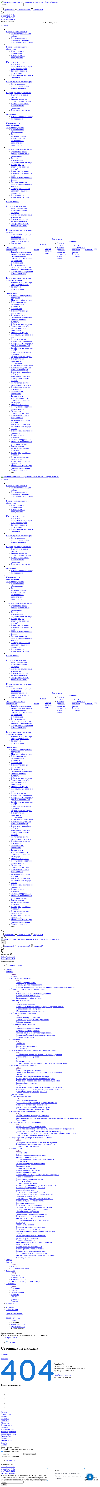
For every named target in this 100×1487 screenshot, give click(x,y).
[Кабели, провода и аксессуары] (19, 80)
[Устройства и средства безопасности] (19, 245)
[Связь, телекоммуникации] (19, 204)
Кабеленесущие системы (26, 983)
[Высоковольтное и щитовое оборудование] (19, 45)
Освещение (20, 1044)
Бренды (4, 1443)
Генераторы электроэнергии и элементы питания (36, 1142)
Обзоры (4, 1445)
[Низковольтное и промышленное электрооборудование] (19, 121)
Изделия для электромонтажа (28, 1028)
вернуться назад (64, 1377)
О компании (16, 1288)
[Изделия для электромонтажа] (19, 90)
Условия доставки (8, 1432)
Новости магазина (11, 1452)
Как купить (15, 1275)
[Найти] (2, 7)
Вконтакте (13, 1342)
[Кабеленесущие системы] (19, 29)
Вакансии (5, 1421)
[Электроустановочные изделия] (19, 147)
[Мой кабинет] (2, 13)
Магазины (5, 1423)
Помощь (4, 1427)
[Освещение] (19, 112)
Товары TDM (21, 1153)
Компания (5, 1412)
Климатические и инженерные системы (32, 1116)
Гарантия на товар (8, 1434)
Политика (5, 1419)
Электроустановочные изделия (28, 1070)
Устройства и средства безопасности (31, 1127)
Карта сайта (6, 1436)
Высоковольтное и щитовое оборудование (33, 994)
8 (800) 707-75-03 (8, 15)
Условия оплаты (7, 1429)
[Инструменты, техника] (19, 60)
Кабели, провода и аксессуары (28, 1018)
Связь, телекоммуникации (26, 1100)
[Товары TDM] (19, 291)
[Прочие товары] (19, 200)
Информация (6, 1425)
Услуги (14, 1266)
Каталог (14, 976)
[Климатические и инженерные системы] (19, 228)
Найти (4, 1485)
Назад (13, 974)
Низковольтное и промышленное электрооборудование (39, 1055)
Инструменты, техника (25, 1004)
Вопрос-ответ (6, 1440)
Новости (4, 1416)
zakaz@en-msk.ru (10, 1337)
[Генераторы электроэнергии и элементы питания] (19, 276)
